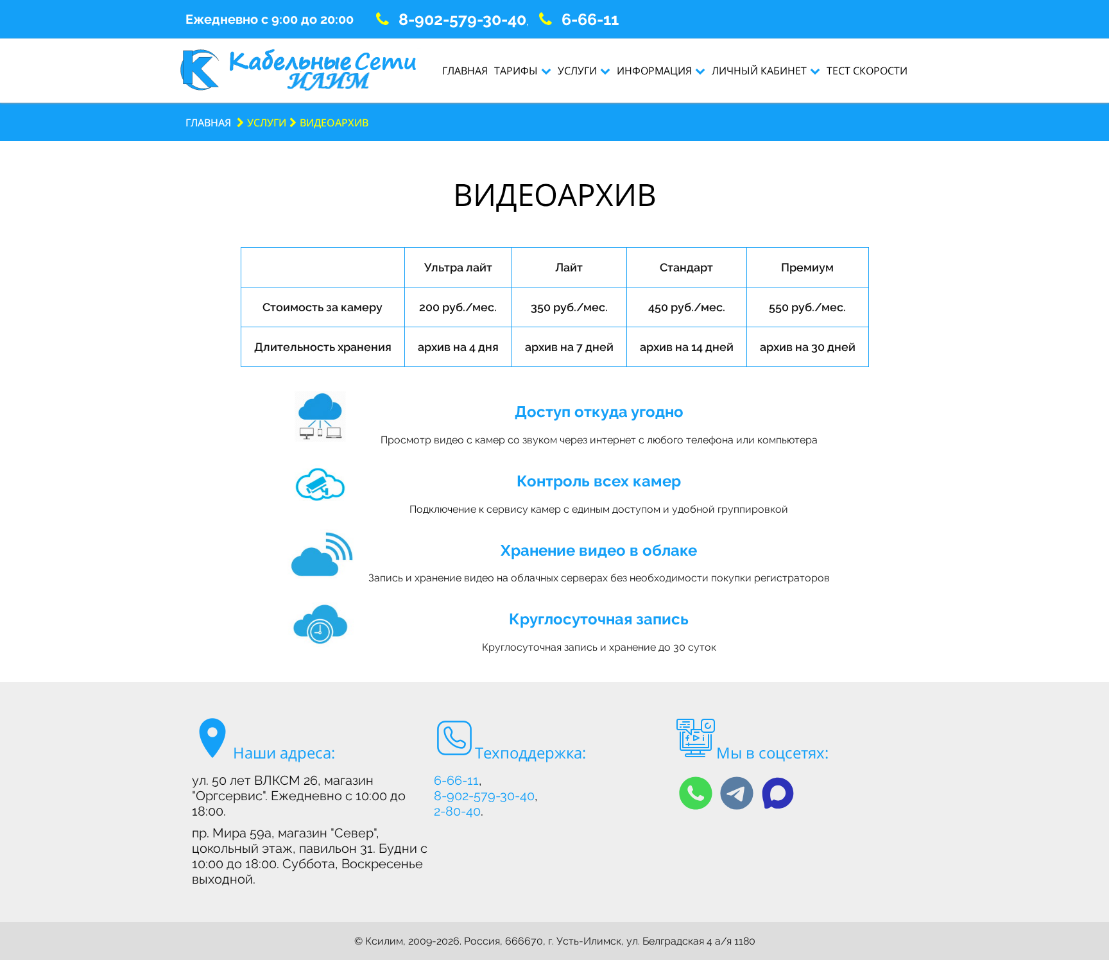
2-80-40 (457, 811)
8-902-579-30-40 (462, 19)
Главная (465, 71)
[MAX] (777, 793)
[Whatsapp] (695, 793)
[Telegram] (736, 793)
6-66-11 (590, 19)
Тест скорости (867, 71)
